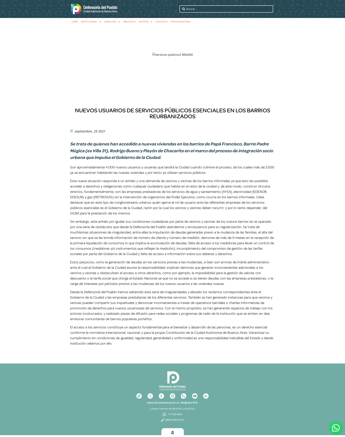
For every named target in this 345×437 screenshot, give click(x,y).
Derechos (110, 21)
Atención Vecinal (181, 21)
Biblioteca (129, 21)
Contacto (162, 21)
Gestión (143, 21)
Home (75, 21)
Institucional (89, 21)
